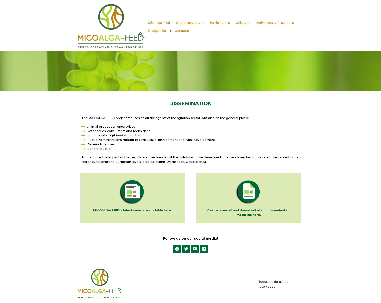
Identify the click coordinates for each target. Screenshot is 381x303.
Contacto (182, 31)
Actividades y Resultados (275, 23)
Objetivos (243, 23)
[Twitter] (186, 249)
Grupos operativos (190, 23)
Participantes (220, 23)
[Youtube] (195, 249)
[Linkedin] (204, 249)
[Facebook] (177, 249)
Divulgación (157, 31)
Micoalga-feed (159, 23)
